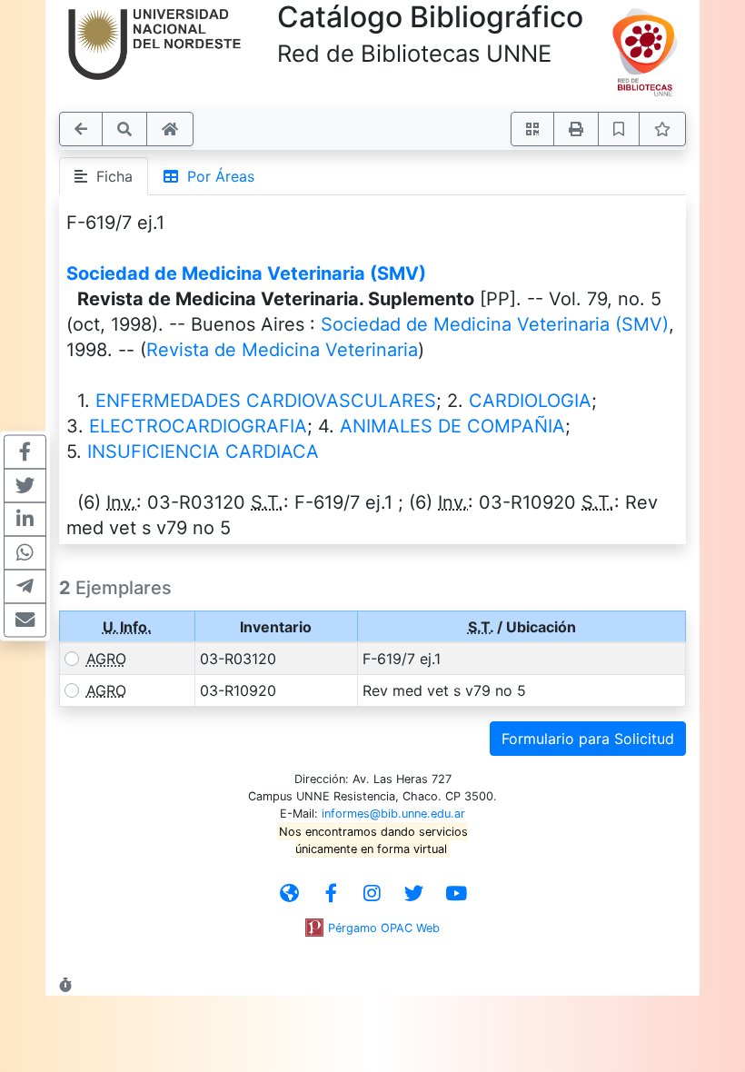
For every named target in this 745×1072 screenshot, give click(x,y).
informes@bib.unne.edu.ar (393, 813)
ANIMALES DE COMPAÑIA (452, 426)
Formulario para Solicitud (588, 739)
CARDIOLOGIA (530, 401)
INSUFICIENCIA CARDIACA (203, 451)
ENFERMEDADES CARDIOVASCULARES (265, 401)
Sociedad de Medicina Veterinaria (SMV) (246, 273)
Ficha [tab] (110, 176)
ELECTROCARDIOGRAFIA (198, 426)
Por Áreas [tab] (216, 176)
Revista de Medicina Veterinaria (282, 350)
